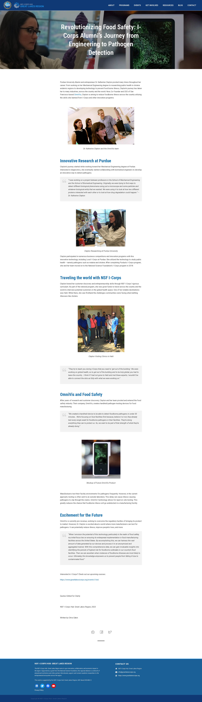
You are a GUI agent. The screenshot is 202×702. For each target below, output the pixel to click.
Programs (124, 5)
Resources (168, 5)
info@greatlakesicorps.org (126, 672)
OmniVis (77, 94)
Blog (180, 5)
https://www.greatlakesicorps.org (129, 675)
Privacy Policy (39, 690)
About (111, 5)
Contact (192, 5)
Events (137, 5)
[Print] (92, 632)
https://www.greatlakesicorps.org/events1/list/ (79, 580)
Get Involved (152, 5)
